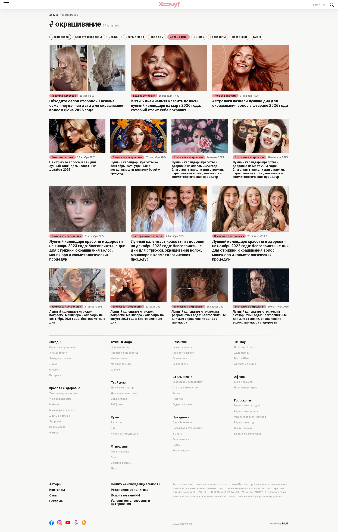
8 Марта (177, 433)
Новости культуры (245, 387)
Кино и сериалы (243, 382)
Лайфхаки (117, 404)
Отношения (120, 446)
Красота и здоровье (88, 37)
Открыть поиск (331, 4)
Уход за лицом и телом (63, 393)
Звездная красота (60, 358)
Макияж (54, 404)
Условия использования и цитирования (130, 502)
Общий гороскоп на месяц (250, 416)
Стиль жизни (178, 37)
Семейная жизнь (121, 462)
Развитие (180, 342)
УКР (315, 4)
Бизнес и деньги (182, 347)
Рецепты (116, 422)
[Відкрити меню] (6, 4)
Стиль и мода (135, 37)
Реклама (56, 501)
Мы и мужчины (120, 451)
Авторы (55, 484)
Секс (114, 457)
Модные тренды (121, 364)
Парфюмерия (57, 427)
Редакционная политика (129, 489)
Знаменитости (58, 352)
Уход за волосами (144, 95)
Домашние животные (124, 393)
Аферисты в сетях (245, 364)
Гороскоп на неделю (246, 411)
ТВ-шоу (199, 37)
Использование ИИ (125, 495)
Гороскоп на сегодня (247, 405)
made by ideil (279, 523)
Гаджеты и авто (182, 404)
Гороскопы (218, 37)
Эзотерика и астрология (127, 157)
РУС (323, 4)
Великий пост (181, 439)
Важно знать (180, 364)
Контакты (57, 489)
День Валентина (182, 422)
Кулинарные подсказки (125, 433)
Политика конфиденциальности (135, 484)
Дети (114, 468)
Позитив (178, 398)
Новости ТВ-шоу (244, 347)
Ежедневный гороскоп (248, 433)
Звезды (114, 37)
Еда (113, 428)
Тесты (176, 393)
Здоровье (55, 421)
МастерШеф (241, 358)
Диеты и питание (59, 415)
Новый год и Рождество (187, 428)
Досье (53, 364)
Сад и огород (119, 398)
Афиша (239, 376)
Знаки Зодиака (243, 428)
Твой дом (157, 37)
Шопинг (115, 369)
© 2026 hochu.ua (182, 523)
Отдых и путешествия (186, 387)
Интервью (55, 375)
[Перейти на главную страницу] (169, 5)
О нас (53, 495)
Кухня (257, 37)
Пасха (176, 445)
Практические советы (124, 352)
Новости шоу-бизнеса (62, 347)
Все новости (60, 37)
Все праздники (181, 450)
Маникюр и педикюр (61, 410)
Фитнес (53, 432)
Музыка (54, 369)
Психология (180, 358)
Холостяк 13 (241, 352)
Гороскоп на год (244, 422)
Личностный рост (183, 352)
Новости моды (120, 347)
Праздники (239, 37)
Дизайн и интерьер (122, 387)
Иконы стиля (119, 358)
